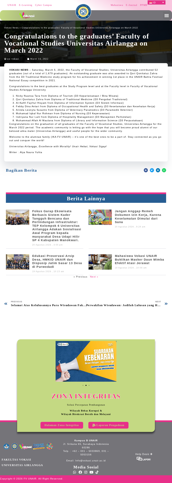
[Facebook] (80, 472)
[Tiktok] (97, 472)
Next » (94, 276)
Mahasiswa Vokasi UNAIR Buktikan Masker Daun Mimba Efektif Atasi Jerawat (139, 259)
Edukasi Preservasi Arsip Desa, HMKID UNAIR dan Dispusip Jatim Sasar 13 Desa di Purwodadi (57, 261)
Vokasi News (11, 28)
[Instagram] (86, 472)
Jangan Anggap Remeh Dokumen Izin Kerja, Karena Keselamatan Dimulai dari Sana (138, 217)
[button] (166, 15)
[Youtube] (91, 472)
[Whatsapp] (74, 472)
